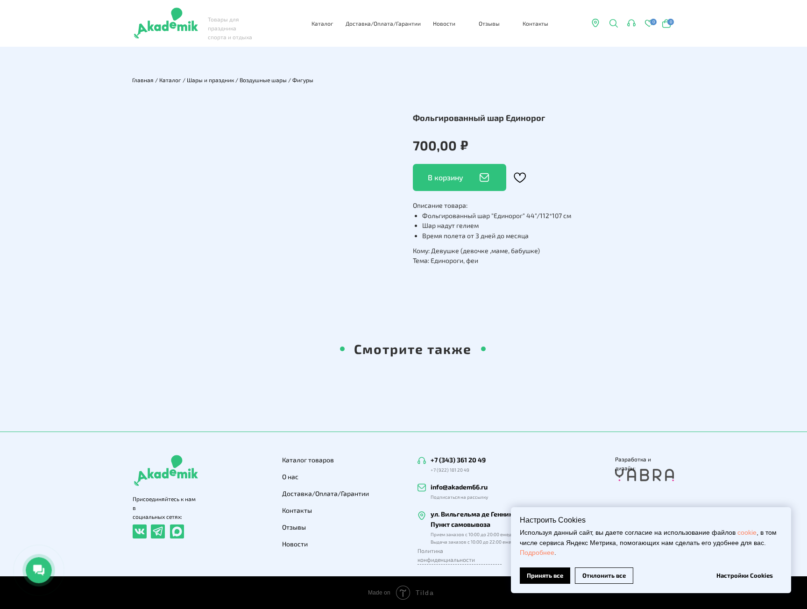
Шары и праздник (210, 80)
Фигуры (302, 80)
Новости (444, 23)
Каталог (322, 23)
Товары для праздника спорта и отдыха (230, 28)
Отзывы (489, 23)
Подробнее (537, 552)
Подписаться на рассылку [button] (459, 497)
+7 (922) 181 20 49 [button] (450, 470)
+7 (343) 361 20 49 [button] (458, 460)
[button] (631, 23)
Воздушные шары (263, 80)
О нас (290, 477)
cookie (747, 532)
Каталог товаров (308, 460)
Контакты (535, 23)
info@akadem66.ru (459, 487)
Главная (143, 80)
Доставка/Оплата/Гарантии (383, 23)
